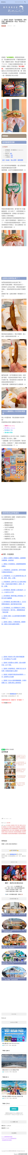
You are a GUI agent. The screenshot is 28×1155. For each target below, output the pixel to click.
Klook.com (3, 1017)
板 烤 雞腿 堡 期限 (11, 827)
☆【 (2, 602)
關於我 (21, 894)
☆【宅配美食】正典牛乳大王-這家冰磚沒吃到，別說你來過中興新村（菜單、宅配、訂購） (13, 584)
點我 (11, 153)
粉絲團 (8, 160)
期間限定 (5, 827)
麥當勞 (6, 831)
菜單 (13, 830)
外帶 (16, 825)
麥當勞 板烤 (10, 831)
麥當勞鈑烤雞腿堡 (22, 833)
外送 (18, 825)
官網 (3, 160)
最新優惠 (20, 160)
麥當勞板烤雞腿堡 (18, 831)
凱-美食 (3, 25)
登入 (8, 844)
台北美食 (8, 825)
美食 (11, 830)
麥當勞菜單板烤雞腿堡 (13, 833)
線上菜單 (13, 160)
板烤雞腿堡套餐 (22, 828)
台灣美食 (12, 825)
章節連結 (5, 136)
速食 (21, 830)
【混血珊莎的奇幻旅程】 (6, 1140)
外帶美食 (7, 602)
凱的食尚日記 (13, 693)
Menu (4, 2)
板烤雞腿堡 (17, 827)
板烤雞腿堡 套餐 (7, 828)
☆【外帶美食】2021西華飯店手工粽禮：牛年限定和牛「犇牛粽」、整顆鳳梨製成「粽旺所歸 (13, 610)
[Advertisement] (14, 42)
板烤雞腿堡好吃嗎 (5, 830)
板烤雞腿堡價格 (14, 828)
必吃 (23, 825)
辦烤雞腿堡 (16, 830)
